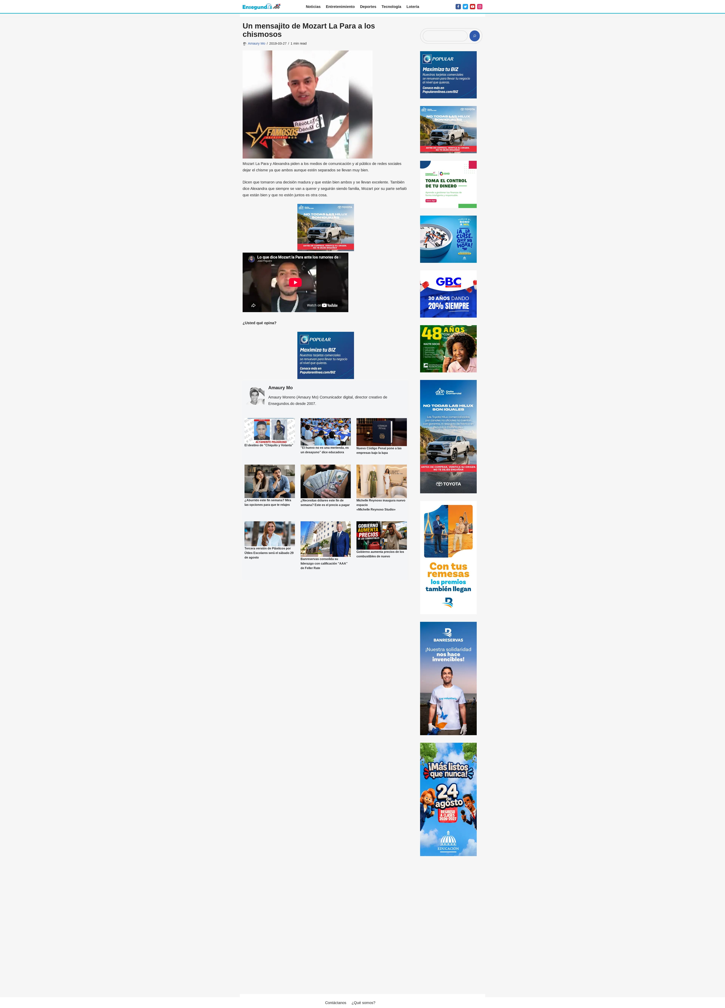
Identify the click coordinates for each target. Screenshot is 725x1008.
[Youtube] (472, 6)
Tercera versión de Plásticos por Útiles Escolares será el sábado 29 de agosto (269, 553)
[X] (465, 6)
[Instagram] (479, 6)
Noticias (313, 7)
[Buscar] (475, 35)
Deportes (368, 7)
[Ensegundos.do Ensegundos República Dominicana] (261, 6)
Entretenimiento (340, 7)
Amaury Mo (256, 43)
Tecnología (391, 7)
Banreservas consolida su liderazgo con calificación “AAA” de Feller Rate (324, 563)
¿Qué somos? (363, 1003)
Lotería (412, 7)
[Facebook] (458, 6)
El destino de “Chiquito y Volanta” (268, 445)
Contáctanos (335, 1003)
